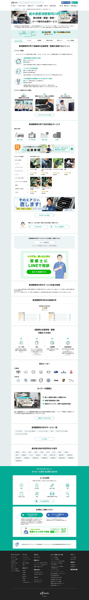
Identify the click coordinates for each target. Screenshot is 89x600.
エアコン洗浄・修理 (19, 178)
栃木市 (30, 452)
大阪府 (24, 580)
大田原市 (66, 452)
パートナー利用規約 (55, 559)
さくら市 (31, 455)
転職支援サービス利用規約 (56, 581)
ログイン (75, 2)
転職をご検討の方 (37, 566)
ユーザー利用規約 (54, 557)
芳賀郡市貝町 (18, 457)
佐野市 (36, 452)
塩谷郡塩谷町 (53, 457)
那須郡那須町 (70, 457)
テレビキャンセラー (19, 170)
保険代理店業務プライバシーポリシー (58, 573)
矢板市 (17, 455)
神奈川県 (24, 576)
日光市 (48, 452)
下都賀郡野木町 (44, 457)
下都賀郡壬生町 (35, 457)
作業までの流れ (14, 563)
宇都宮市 (17, 452)
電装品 (16, 185)
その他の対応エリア (27, 582)
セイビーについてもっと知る (44, 115)
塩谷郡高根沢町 (62, 457)
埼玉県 (24, 574)
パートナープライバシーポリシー (57, 571)
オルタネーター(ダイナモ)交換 (61, 431)
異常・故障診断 (18, 160)
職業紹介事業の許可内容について (57, 583)
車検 (52, 431)
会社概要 (72, 564)
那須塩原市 (24, 455)
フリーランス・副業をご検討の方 (41, 562)
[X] (73, 569)
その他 (16, 192)
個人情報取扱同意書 (55, 575)
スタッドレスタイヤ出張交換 (21, 181)
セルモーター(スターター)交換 (21, 434)
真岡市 (60, 452)
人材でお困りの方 (37, 572)
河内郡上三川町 (52, 455)
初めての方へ (14, 557)
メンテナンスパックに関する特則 (57, 561)
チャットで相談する (59, 227)
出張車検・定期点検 (19, 188)
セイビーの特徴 (14, 559)
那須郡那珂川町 (18, 460)
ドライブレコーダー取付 (43, 431)
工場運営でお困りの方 (38, 574)
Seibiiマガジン (37, 579)
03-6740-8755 (38, 227)
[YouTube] (76, 569)
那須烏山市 (38, 455)
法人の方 (61, 5)
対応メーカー (14, 567)
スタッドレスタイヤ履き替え (30, 431)
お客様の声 (13, 561)
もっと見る (44, 439)
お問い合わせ (53, 5)
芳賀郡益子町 (61, 455)
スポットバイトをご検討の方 (40, 564)
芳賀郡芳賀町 (26, 457)
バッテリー (17, 163)
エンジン (17, 174)
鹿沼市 (42, 452)
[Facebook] (75, 569)
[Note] (71, 569)
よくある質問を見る (44, 501)
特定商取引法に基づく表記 (56, 577)
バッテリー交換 (18, 431)
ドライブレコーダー (19, 167)
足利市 (24, 452)
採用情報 (72, 566)
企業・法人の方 (37, 557)
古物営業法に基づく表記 (56, 579)
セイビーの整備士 (14, 568)
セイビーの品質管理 (15, 570)
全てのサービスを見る (44, 215)
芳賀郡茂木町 (69, 455)
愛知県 (24, 578)
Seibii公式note (37, 581)
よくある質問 (39, 5)
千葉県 (24, 572)
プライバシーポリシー (55, 569)
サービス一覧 (25, 557)
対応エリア (13, 565)
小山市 (54, 452)
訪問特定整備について (55, 585)
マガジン (46, 5)
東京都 (24, 570)
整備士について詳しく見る (44, 418)
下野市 (45, 455)
